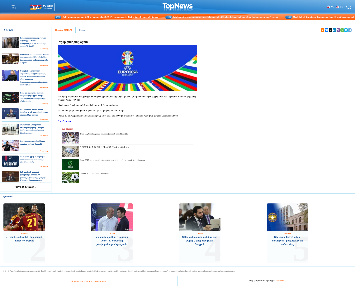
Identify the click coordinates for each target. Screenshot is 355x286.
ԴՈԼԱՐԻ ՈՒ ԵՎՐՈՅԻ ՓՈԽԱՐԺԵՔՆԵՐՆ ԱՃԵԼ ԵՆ (104, 147)
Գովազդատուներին (99, 281)
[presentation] (345, 197)
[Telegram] (350, 30)
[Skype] (346, 30)
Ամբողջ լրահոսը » (26, 187)
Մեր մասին (88, 281)
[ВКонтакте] (326, 30)
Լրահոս (9, 30)
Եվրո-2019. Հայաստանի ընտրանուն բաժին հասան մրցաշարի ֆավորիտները (112, 160)
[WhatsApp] (342, 30)
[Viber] (338, 30)
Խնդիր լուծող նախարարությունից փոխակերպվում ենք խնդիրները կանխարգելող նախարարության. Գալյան (206, 17)
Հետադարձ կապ (77, 281)
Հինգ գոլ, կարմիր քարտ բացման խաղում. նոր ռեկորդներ (104, 134)
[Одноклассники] (322, 30)
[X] (330, 30)
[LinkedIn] (334, 30)
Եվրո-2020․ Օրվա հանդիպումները (95, 173)
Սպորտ (82, 30)
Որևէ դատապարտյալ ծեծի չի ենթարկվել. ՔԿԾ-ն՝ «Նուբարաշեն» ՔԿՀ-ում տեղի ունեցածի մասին (91, 17)
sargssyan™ (280, 281)
